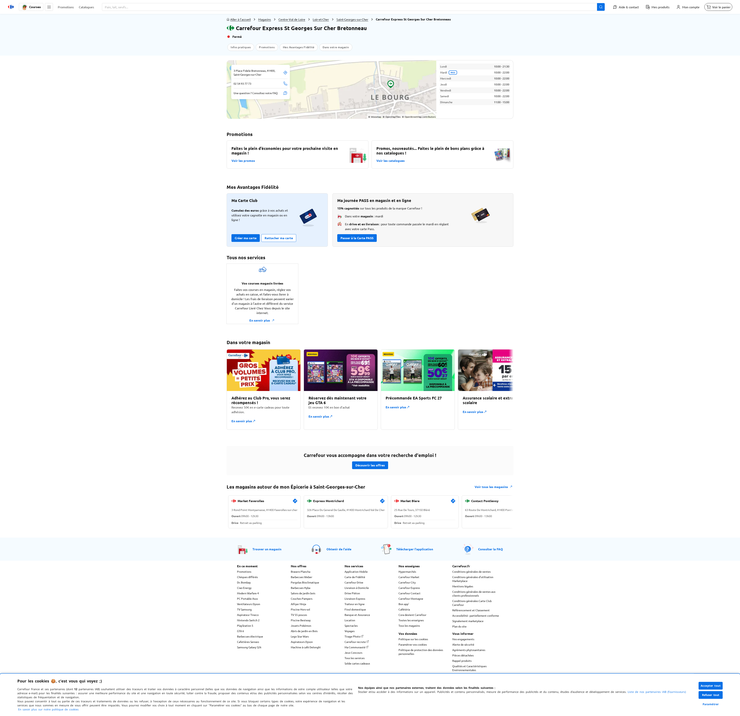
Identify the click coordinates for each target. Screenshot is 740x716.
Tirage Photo (353, 636)
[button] (49, 7)
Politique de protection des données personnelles (421, 651)
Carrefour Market (409, 577)
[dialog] (370, 695)
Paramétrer (711, 704)
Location (350, 620)
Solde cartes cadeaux (357, 663)
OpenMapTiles (391, 116)
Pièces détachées (463, 655)
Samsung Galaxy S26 (249, 647)
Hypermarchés (407, 571)
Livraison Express (355, 598)
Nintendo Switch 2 (248, 620)
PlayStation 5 (245, 625)
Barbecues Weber (301, 577)
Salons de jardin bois (303, 593)
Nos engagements (463, 639)
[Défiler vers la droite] (504, 389)
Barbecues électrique (250, 636)
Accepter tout (711, 685)
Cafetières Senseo (248, 641)
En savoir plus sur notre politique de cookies (48, 709)
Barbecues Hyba (300, 587)
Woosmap (374, 116)
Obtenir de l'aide (338, 549)
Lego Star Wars (300, 636)
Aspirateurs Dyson (302, 641)
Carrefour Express (409, 587)
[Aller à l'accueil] (11, 7)
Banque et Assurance (357, 614)
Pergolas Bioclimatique (305, 582)
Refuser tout (710, 695)
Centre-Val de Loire (291, 19)
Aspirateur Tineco (248, 614)
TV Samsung (244, 609)
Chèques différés (247, 577)
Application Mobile (356, 571)
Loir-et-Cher (321, 19)
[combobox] (353, 7)
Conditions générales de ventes (471, 571)
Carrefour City (407, 582)
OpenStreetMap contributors (419, 116)
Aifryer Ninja (298, 604)
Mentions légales (462, 586)
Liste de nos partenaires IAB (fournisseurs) (657, 692)
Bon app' (404, 604)
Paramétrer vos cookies (413, 644)
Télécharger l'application (414, 549)
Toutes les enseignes (411, 620)
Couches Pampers (301, 598)
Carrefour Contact (409, 593)
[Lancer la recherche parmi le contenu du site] (601, 7)
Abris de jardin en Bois (304, 631)
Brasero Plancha (300, 571)
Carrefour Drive (354, 582)
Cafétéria (404, 609)
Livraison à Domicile (357, 587)
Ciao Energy (244, 587)
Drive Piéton (352, 593)
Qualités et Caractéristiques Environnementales (469, 668)
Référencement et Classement (471, 610)
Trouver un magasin (266, 549)
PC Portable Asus (247, 598)
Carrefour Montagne (411, 598)
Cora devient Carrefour (412, 614)
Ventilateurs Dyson (248, 604)
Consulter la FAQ (490, 549)
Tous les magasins (409, 625)
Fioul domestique (355, 609)
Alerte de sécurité (463, 644)
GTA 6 (240, 631)
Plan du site (459, 626)
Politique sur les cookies (413, 639)
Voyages (350, 631)
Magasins (264, 19)
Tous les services (355, 658)
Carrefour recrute (355, 641)
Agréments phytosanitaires (468, 650)
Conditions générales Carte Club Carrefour (472, 602)
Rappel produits (462, 660)
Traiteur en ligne (355, 604)
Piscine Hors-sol (300, 609)
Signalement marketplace (468, 621)
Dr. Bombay (244, 582)
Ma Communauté (355, 647)
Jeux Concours (353, 652)
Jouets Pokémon (301, 625)
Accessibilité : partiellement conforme (475, 615)
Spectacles (351, 625)
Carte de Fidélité (355, 577)
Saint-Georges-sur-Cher (352, 19)
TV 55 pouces (299, 614)
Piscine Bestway (301, 620)
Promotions (244, 571)
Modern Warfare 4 (248, 593)
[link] (295, 502)
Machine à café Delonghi (306, 647)
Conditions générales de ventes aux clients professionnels (473, 593)
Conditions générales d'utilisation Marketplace (472, 579)
